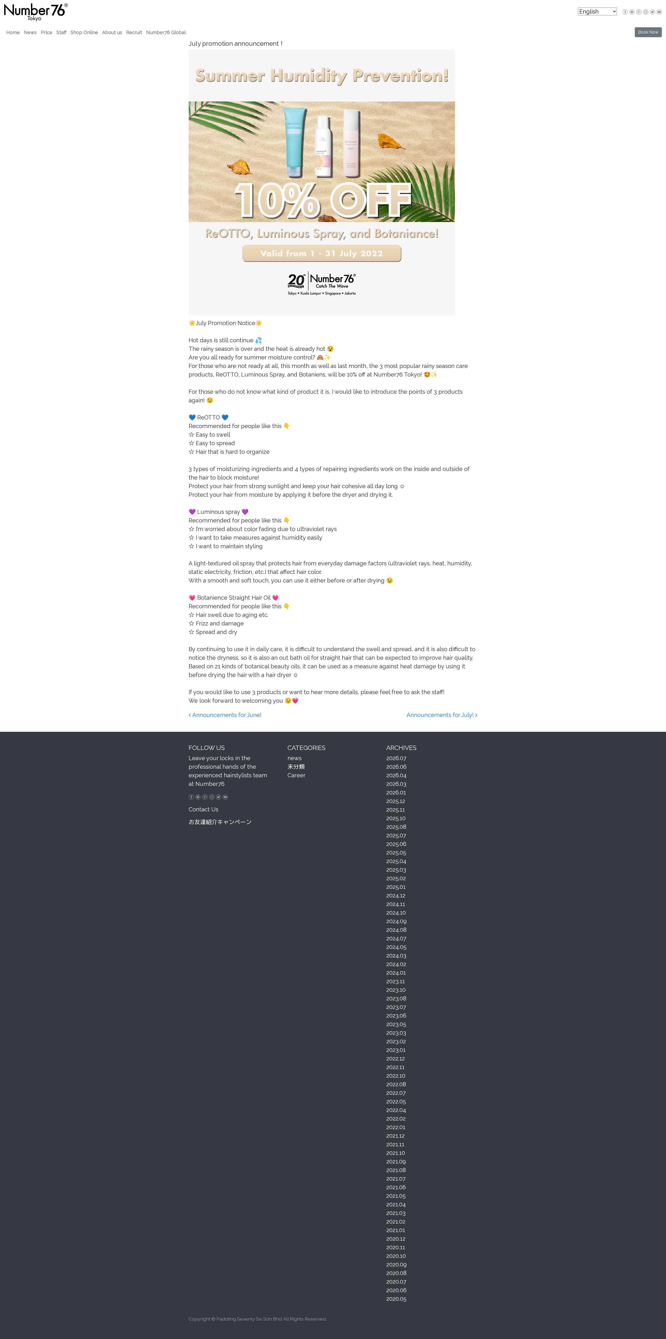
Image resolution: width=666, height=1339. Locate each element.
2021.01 (395, 1230)
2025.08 (396, 826)
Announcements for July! (441, 714)
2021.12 (395, 1135)
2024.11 (395, 904)
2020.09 (396, 1264)
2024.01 (396, 972)
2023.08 (396, 998)
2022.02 (396, 1118)
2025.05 (396, 852)
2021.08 (396, 1170)
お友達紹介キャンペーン (220, 822)
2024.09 (396, 921)
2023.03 (396, 1032)
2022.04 (396, 1110)
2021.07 (396, 1178)
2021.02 (395, 1221)
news (294, 758)
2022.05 (396, 1101)
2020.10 (396, 1255)
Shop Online (84, 32)
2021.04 (396, 1204)
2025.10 (396, 818)
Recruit (134, 32)
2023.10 (396, 989)
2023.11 (395, 981)
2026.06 (396, 766)
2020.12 (395, 1238)
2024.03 (396, 955)
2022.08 (396, 1084)
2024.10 (396, 912)
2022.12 (395, 1058)
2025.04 (396, 861)
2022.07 (396, 1092)
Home (13, 32)
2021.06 (396, 1187)
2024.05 (396, 946)
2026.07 (396, 758)
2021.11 (395, 1144)
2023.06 (396, 1015)
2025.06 (396, 843)
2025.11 (395, 809)
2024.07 (396, 938)
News (30, 32)
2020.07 (396, 1281)
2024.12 (395, 895)
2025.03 (396, 869)
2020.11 (395, 1247)
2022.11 (395, 1067)
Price (46, 32)
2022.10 (395, 1075)
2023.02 (396, 1041)
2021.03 (396, 1212)
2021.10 (395, 1152)
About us (112, 32)
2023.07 (396, 1007)
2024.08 (396, 929)
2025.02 (396, 878)
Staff (61, 32)
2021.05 (396, 1195)
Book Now (648, 32)
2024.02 (396, 964)
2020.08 (396, 1273)
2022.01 (395, 1127)
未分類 (296, 766)
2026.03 (396, 783)
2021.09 (396, 1161)
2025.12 (395, 801)
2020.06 (396, 1290)
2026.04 (396, 775)
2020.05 (396, 1298)
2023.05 (396, 1024)
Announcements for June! (226, 714)
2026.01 (396, 792)
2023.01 (396, 1049)
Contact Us (203, 809)
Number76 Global (166, 32)
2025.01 (396, 886)
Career (296, 775)
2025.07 (396, 835)
